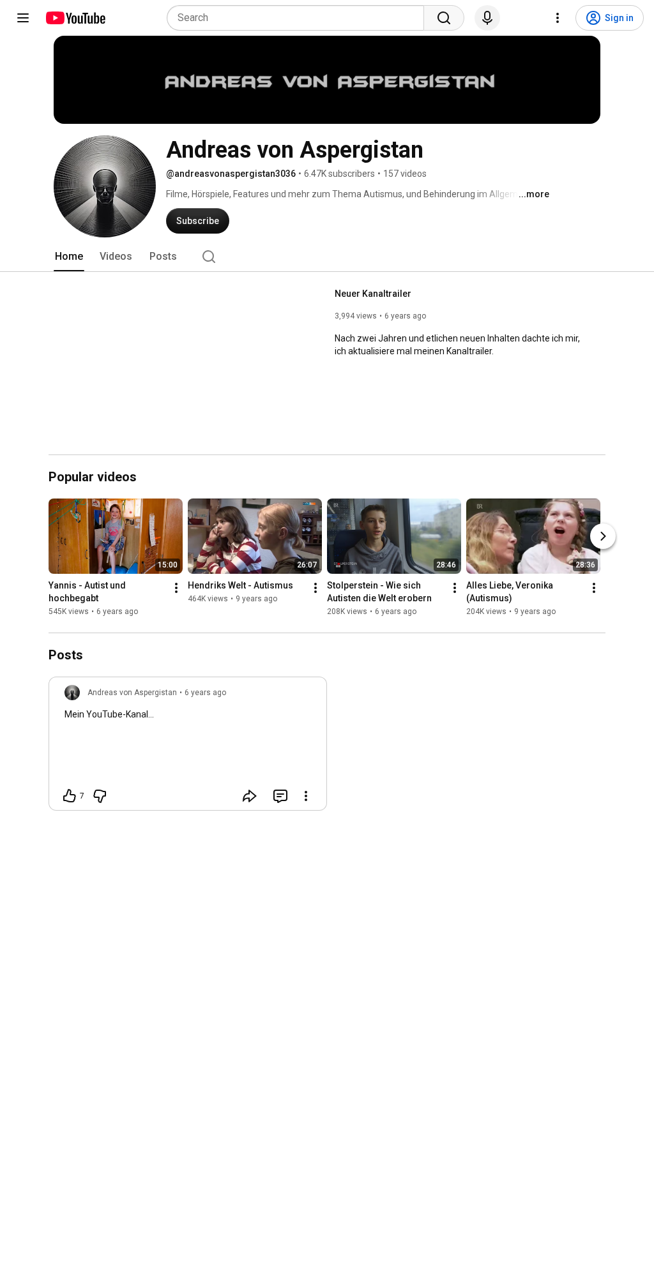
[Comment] (280, 796)
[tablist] (327, 256)
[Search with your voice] (487, 18)
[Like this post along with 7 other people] (69, 796)
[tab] (69, 256)
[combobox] (299, 18)
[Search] (443, 18)
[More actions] (176, 588)
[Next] (603, 536)
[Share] (249, 796)
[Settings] (557, 18)
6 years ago (205, 692)
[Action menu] (306, 796)
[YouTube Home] (75, 18)
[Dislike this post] (99, 796)
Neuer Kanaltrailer (373, 294)
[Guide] (23, 18)
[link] (188, 747)
